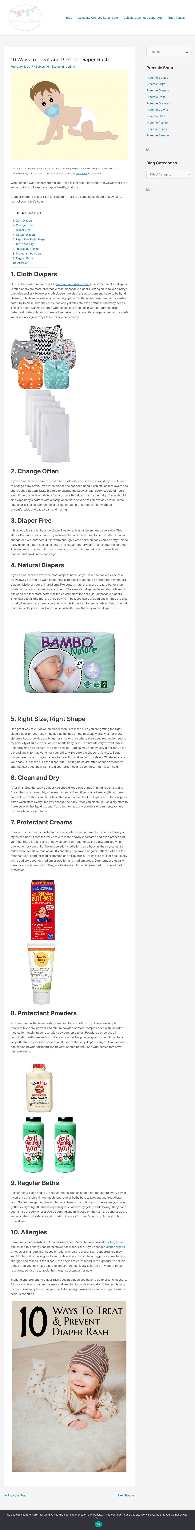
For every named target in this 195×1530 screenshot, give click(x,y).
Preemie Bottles (157, 77)
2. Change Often (23, 225)
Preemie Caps (155, 84)
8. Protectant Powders (27, 253)
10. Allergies (21, 262)
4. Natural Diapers (24, 234)
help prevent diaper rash (73, 284)
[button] (186, 17)
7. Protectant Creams (26, 248)
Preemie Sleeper (157, 135)
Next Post (126, 1495)
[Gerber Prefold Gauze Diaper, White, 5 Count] (47, 426)
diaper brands (115, 1247)
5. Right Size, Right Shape (29, 239)
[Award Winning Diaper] (147, 149)
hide (37, 213)
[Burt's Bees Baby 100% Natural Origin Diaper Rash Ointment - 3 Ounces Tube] (41, 973)
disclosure (81, 173)
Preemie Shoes (156, 129)
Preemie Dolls (155, 97)
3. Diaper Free (22, 229)
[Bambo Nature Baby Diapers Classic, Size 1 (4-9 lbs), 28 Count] (69, 662)
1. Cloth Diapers (23, 220)
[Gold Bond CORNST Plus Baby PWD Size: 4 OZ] (39, 1086)
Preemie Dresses (158, 103)
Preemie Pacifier (157, 122)
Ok (98, 1524)
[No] (190, 1520)
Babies (40, 66)
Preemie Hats (155, 116)
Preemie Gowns (157, 109)
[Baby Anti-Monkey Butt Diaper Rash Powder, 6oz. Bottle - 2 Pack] (48, 1144)
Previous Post (15, 1495)
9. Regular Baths (23, 258)
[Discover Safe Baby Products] (147, 189)
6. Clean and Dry (23, 244)
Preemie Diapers (157, 90)
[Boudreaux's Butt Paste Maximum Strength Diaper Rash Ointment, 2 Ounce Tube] (44, 910)
